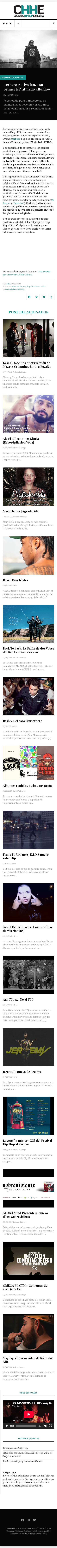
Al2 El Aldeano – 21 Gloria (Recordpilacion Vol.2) (21, 440)
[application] (28, 1414)
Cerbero (15, 138)
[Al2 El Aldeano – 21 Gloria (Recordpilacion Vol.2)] (28, 413)
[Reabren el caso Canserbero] (28, 696)
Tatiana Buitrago (19, 372)
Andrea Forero (18, 1367)
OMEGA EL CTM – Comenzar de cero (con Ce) (25, 1287)
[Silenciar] (45, 1425)
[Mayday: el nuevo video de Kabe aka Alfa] (28, 1333)
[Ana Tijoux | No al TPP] (28, 974)
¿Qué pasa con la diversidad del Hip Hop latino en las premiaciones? (27, 1454)
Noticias (19, 78)
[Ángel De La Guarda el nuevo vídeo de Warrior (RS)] (28, 902)
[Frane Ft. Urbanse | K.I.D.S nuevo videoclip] (28, 829)
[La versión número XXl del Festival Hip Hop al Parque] (28, 1115)
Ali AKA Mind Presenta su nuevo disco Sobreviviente (25, 1215)
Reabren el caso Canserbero (22, 721)
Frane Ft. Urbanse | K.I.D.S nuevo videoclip (26, 856)
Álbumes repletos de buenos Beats (27, 786)
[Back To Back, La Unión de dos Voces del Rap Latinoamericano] (28, 623)
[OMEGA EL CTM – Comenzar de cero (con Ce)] (28, 1260)
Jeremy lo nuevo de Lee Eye (22, 1072)
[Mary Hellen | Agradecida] (28, 486)
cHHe (16, 95)
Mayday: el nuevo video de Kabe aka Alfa (27, 1360)
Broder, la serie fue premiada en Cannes (22, 1461)
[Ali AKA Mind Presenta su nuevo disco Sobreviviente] (28, 1188)
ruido (43, 286)
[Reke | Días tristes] (28, 555)
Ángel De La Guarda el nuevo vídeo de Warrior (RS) (27, 929)
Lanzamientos (7, 78)
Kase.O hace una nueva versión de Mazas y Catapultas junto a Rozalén (27, 364)
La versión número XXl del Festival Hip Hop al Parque (27, 1142)
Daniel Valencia (19, 791)
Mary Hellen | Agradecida (20, 511)
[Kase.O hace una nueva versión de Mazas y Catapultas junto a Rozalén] (28, 338)
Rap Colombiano (33, 286)
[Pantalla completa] (50, 1425)
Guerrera (18, 203)
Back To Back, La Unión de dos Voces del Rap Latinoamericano (28, 650)
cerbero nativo (16, 286)
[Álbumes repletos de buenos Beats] (28, 762)
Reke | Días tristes (15, 580)
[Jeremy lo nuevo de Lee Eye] (28, 1046)
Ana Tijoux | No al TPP (18, 999)
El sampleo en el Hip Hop (15, 1448)
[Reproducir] (6, 1425)
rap (24, 286)
